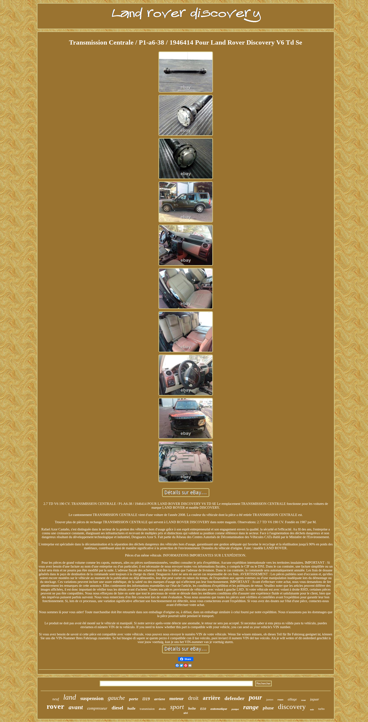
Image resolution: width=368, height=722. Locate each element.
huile (131, 708)
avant (76, 707)
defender (234, 698)
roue (303, 700)
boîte (192, 708)
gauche (116, 697)
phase (268, 707)
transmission (147, 708)
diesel (117, 707)
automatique (218, 708)
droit (193, 698)
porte (133, 698)
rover (55, 706)
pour (255, 697)
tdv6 (186, 713)
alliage (292, 699)
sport (177, 706)
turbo (321, 708)
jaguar (314, 699)
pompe (235, 709)
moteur (176, 698)
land (69, 697)
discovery (292, 706)
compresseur (97, 708)
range (251, 706)
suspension (92, 698)
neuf (55, 699)
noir (312, 709)
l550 (203, 708)
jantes (269, 699)
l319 (146, 699)
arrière (211, 698)
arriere (159, 699)
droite (162, 708)
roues (280, 699)
